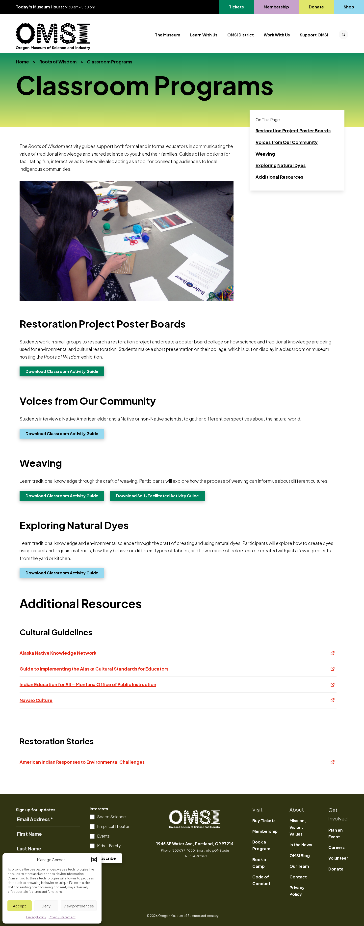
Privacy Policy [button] (36, 917)
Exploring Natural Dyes (281, 167)
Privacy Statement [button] (62, 917)
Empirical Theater (113, 826)
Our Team (299, 866)
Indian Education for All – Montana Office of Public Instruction (178, 686)
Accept (19, 905)
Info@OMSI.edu (217, 850)
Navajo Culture (178, 702)
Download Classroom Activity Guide (65, 371)
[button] (94, 859)
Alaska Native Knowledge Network (178, 655)
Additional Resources (279, 178)
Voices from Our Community (287, 144)
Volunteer (338, 858)
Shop (348, 6)
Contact (298, 876)
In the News (300, 844)
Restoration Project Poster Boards (293, 132)
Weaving (271, 155)
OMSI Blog (299, 855)
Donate (316, 6)
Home (22, 61)
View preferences (78, 905)
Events (103, 836)
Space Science (111, 816)
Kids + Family (109, 845)
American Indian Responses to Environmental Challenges (178, 764)
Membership (276, 6)
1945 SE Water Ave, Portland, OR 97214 (195, 843)
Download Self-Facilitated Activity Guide (160, 495)
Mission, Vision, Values (297, 827)
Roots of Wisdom (58, 61)
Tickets (239, 6)
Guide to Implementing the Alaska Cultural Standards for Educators (178, 671)
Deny (46, 905)
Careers (336, 847)
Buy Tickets (264, 820)
